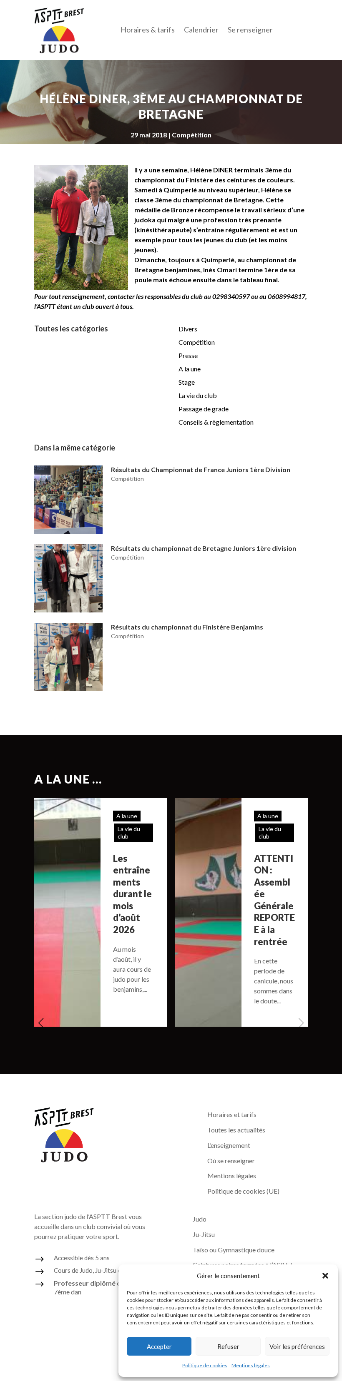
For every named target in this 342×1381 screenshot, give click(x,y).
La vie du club (198, 395)
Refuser (228, 1346)
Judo (199, 1219)
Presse (188, 355)
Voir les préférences (297, 1346)
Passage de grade (204, 409)
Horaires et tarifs (231, 1114)
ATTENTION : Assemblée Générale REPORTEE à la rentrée (274, 900)
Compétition (191, 135)
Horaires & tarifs (148, 30)
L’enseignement (228, 1145)
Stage (187, 382)
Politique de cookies (204, 1365)
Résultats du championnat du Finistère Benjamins (187, 627)
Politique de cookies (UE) (243, 1191)
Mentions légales (250, 1365)
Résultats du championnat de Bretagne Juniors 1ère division (203, 548)
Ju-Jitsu (204, 1234)
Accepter (159, 1346)
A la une (190, 369)
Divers (188, 329)
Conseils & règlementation (216, 422)
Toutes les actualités (236, 1130)
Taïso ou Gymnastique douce (233, 1250)
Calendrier (201, 30)
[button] (325, 1276)
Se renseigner (250, 30)
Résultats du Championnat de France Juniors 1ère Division (200, 469)
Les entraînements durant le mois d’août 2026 (132, 894)
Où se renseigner (231, 1161)
